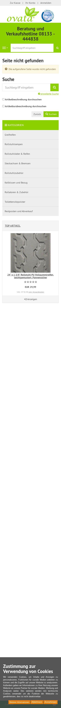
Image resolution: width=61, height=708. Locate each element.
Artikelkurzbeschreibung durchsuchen (25, 106)
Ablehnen (36, 702)
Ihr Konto (30, 2)
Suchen (52, 114)
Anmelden (45, 2)
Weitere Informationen (19, 702)
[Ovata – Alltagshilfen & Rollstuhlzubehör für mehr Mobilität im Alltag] (30, 13)
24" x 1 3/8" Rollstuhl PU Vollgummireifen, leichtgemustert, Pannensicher (30, 276)
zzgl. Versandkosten (36, 292)
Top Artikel (12, 225)
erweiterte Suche (49, 93)
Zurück (37, 114)
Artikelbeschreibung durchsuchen (23, 99)
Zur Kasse (15, 2)
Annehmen (50, 702)
